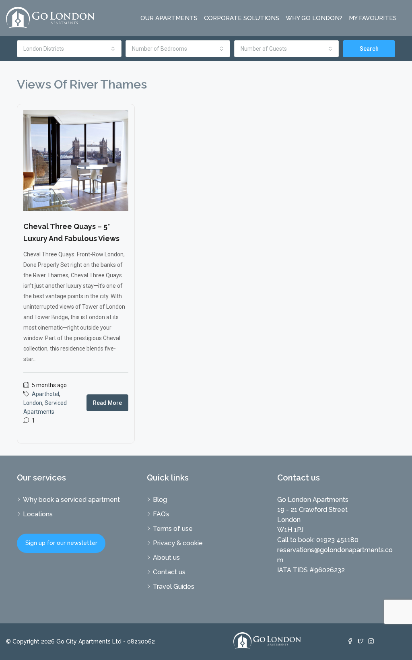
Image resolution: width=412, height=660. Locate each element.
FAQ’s (161, 514)
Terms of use (173, 528)
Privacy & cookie (178, 543)
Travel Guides (173, 586)
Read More (107, 403)
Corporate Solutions (241, 18)
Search (369, 48)
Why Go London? (314, 18)
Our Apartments (169, 18)
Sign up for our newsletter (61, 543)
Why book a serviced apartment (71, 499)
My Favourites (373, 18)
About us (166, 557)
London (32, 403)
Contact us (169, 572)
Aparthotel (45, 394)
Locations (38, 514)
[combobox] (69, 48)
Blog (160, 499)
